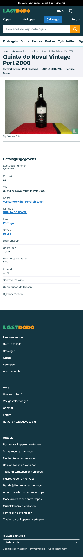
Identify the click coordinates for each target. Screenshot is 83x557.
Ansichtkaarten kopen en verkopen (24, 492)
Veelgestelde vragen (15, 401)
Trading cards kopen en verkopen (23, 519)
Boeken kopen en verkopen (19, 465)
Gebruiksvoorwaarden (15, 549)
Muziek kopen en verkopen (19, 506)
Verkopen (29, 19)
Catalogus (53, 19)
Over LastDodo (12, 344)
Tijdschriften (66, 41)
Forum (75, 19)
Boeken (50, 41)
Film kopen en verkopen (17, 512)
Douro (6, 73)
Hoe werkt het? (12, 394)
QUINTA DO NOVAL (52, 69)
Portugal (70, 69)
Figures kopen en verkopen (19, 478)
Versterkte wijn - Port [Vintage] (20, 69)
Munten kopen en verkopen (19, 458)
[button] (70, 10)
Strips (25, 41)
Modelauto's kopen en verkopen (22, 499)
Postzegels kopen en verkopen (22, 444)
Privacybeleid (37, 549)
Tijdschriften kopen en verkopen (23, 471)
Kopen (7, 19)
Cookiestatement (57, 549)
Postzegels (10, 41)
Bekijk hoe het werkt (53, 3)
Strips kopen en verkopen (18, 451)
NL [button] (59, 10)
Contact (8, 408)
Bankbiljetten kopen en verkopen (23, 485)
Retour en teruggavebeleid (19, 421)
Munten (37, 41)
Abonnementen (12, 371)
